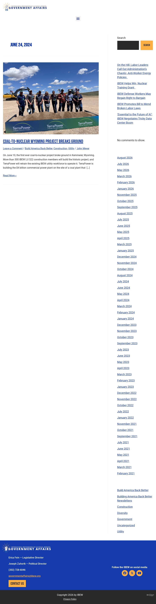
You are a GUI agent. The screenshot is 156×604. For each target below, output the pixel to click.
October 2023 (125, 337)
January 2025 (125, 250)
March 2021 (124, 467)
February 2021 (126, 473)
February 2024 (126, 312)
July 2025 (123, 219)
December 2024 (126, 256)
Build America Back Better (38, 148)
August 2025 (125, 213)
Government (124, 519)
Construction (60, 148)
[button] (78, 18)
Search (121, 37)
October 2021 (125, 430)
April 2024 (123, 300)
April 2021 (123, 461)
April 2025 (123, 238)
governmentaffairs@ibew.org (25, 576)
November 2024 (127, 263)
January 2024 (125, 318)
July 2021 (123, 442)
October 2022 (125, 405)
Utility (71, 148)
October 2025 (125, 201)
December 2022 (126, 392)
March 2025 (124, 244)
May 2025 (123, 232)
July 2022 (123, 411)
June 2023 (123, 355)
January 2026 (125, 188)
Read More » (9, 175)
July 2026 (123, 164)
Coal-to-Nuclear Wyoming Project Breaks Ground (43, 141)
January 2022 (125, 417)
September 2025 (127, 207)
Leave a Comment (13, 148)
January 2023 (125, 386)
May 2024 (123, 293)
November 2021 (127, 423)
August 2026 (125, 157)
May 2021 (123, 454)
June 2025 (123, 225)
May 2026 (123, 170)
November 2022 (127, 399)
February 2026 (126, 182)
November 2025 (127, 194)
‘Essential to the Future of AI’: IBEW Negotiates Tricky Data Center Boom (134, 118)
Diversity (122, 513)
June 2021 (123, 448)
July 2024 (123, 281)
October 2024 (125, 269)
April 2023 (123, 368)
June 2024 (123, 287)
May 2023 (123, 362)
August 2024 (125, 275)
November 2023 (127, 331)
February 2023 (126, 380)
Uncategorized (126, 525)
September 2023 (127, 343)
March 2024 (124, 306)
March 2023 (124, 374)
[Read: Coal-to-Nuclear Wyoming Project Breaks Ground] (51, 98)
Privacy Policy (69, 599)
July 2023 (123, 349)
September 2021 (127, 436)
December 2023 (126, 324)
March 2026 (124, 176)
